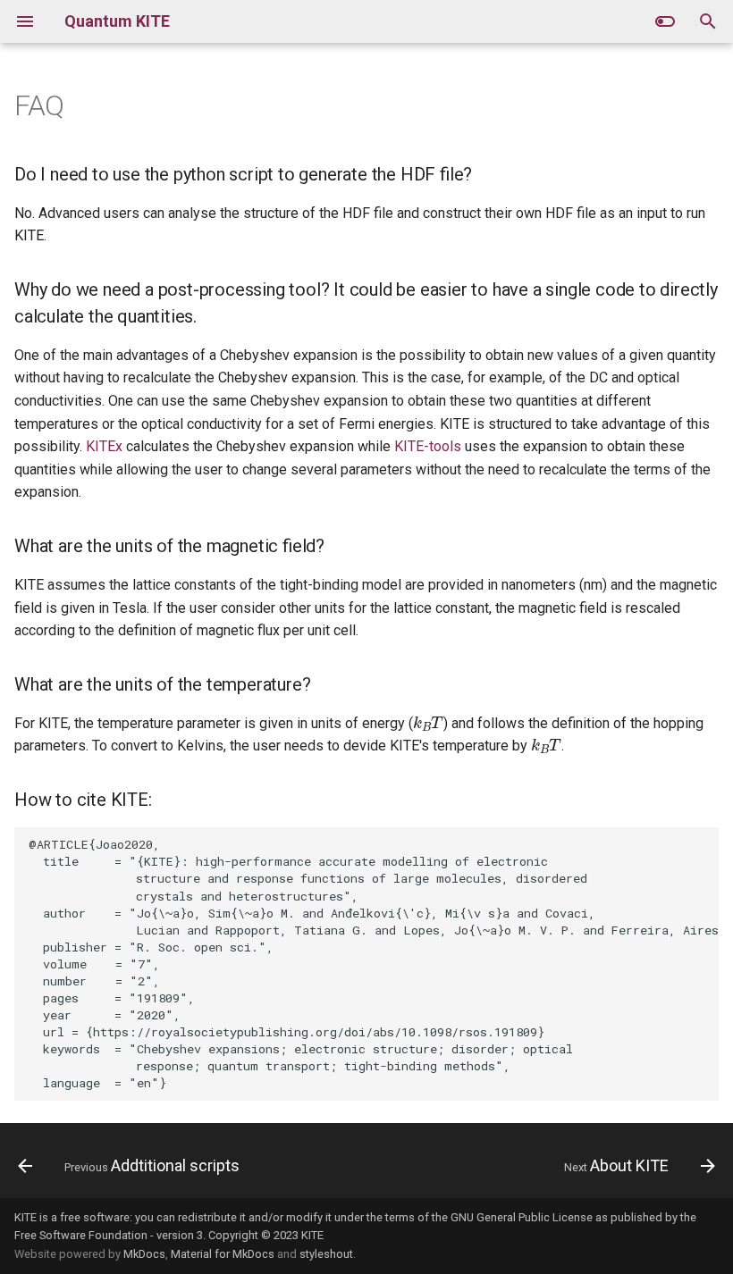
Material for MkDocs (222, 1254)
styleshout (326, 1254)
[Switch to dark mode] (665, 21)
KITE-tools (427, 446)
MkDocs (144, 1254)
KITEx (104, 446)
